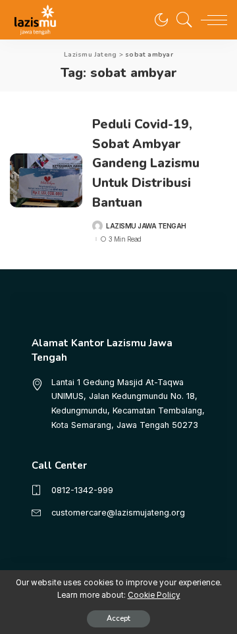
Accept (118, 618)
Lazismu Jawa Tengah (146, 226)
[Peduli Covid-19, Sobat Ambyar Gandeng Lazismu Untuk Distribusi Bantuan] (46, 180)
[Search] (181, 20)
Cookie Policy (154, 595)
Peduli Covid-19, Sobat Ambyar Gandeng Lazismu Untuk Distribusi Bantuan (145, 163)
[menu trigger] (210, 20)
